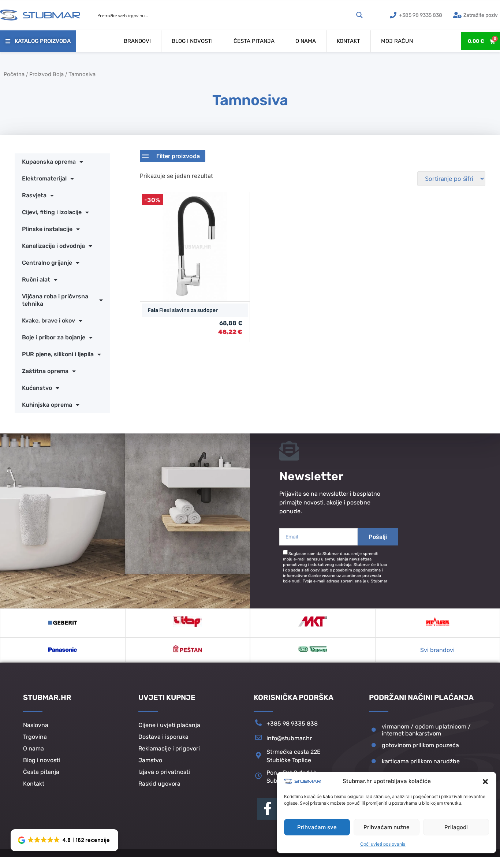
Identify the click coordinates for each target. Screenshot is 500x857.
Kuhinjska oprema (47, 404)
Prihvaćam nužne (386, 827)
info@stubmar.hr (289, 738)
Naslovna (35, 725)
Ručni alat (36, 279)
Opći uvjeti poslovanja (383, 844)
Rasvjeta (34, 195)
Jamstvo (150, 760)
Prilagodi (456, 827)
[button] (485, 781)
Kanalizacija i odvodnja (53, 245)
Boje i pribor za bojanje (53, 337)
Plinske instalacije (47, 229)
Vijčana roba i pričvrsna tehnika (55, 300)
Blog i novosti (192, 41)
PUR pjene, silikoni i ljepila (58, 354)
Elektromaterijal (44, 178)
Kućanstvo (37, 387)
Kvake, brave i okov (48, 320)
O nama (305, 41)
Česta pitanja (254, 41)
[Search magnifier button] (359, 15)
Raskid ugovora (159, 783)
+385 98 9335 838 (292, 723)
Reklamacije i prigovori (169, 748)
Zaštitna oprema (45, 371)
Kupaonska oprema (49, 161)
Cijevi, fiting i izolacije (52, 212)
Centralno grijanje (47, 262)
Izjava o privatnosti (164, 771)
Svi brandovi (437, 650)
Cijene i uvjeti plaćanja (169, 725)
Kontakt (348, 41)
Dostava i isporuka (163, 736)
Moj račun (397, 41)
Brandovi (137, 41)
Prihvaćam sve (317, 827)
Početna (14, 74)
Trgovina (35, 736)
